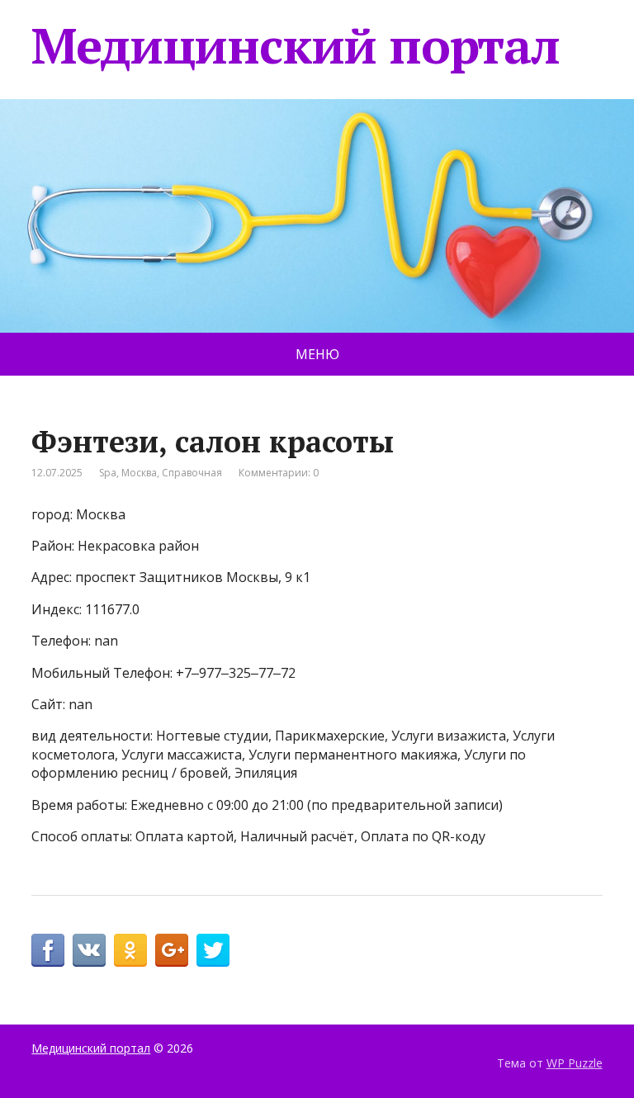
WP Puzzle (574, 1063)
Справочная (192, 473)
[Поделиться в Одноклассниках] (130, 950)
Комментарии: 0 (279, 473)
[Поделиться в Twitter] (212, 950)
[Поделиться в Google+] (171, 950)
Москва (139, 473)
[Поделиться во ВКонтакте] (89, 950)
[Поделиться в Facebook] (47, 950)
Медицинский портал (295, 45)
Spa (107, 473)
